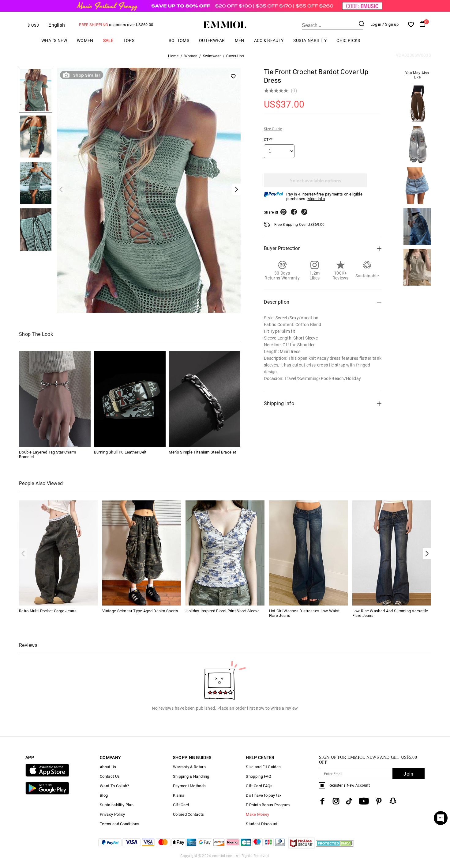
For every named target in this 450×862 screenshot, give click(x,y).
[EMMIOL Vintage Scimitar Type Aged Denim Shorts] (141, 553)
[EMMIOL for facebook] (322, 801)
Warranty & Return (189, 767)
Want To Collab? (114, 786)
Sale (108, 40)
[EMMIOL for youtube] (364, 801)
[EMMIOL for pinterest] (379, 801)
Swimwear (212, 56)
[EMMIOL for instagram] (336, 801)
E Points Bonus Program (268, 805)
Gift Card (181, 805)
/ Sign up (390, 24)
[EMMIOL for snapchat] (393, 800)
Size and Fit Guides (263, 767)
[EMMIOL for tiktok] (349, 801)
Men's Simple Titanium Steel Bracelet (202, 452)
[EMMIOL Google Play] (47, 793)
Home (173, 56)
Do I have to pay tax (263, 795)
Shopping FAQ (258, 776)
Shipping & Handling (191, 776)
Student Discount (261, 824)
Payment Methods (189, 786)
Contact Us (110, 776)
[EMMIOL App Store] (47, 775)
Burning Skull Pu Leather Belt (120, 452)
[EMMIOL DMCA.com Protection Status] (335, 847)
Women (85, 40)
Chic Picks (348, 40)
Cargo (151, 40)
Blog (104, 795)
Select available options (315, 180)
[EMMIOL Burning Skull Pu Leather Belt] (130, 399)
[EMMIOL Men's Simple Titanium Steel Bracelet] (204, 399)
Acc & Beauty (269, 40)
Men (239, 40)
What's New (54, 40)
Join (408, 774)
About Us (108, 767)
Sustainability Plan (116, 805)
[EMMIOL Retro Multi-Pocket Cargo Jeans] (58, 553)
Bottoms (179, 40)
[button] (427, 553)
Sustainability (310, 40)
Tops (128, 40)
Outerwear (212, 40)
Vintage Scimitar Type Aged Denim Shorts (140, 611)
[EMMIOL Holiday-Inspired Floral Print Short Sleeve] (225, 553)
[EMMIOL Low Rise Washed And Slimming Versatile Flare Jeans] (391, 553)
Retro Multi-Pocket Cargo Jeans (48, 611)
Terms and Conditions (119, 824)
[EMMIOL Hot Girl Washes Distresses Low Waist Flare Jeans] (308, 553)
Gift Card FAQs (259, 786)
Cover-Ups (235, 56)
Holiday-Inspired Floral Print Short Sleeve (223, 611)
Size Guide (273, 129)
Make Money (257, 814)
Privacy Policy (112, 814)
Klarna (179, 795)
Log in (375, 24)
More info (316, 198)
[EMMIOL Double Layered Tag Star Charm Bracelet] (55, 399)
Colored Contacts (188, 814)
